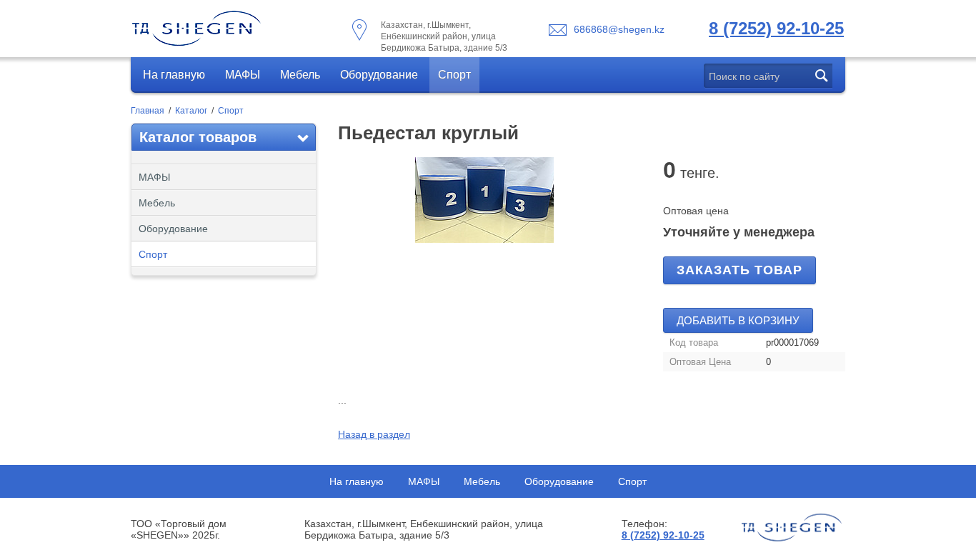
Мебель (300, 75)
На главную (174, 75)
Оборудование (379, 75)
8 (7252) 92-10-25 (776, 28)
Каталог (191, 111)
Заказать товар (739, 270)
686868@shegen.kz (619, 29)
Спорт (454, 75)
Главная (147, 111)
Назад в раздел (374, 434)
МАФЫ (242, 75)
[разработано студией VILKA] (791, 528)
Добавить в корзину (738, 320)
